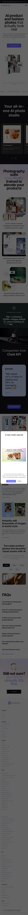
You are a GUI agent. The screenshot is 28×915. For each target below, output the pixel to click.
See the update (11, 481)
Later (19, 481)
